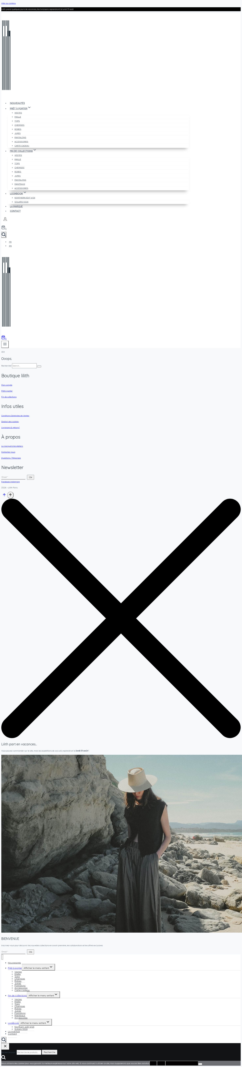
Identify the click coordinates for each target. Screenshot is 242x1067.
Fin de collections (8, 397)
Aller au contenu (8, 3)
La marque (16, 206)
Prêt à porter (7, 391)
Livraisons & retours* (10, 427)
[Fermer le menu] (2, 957)
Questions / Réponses (11, 458)
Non (161, 1063)
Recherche (49, 1052)
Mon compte (6, 385)
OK (153, 1063)
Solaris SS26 (21, 202)
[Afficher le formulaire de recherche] (3, 235)
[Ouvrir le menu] (5, 344)
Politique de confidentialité (181, 1063)
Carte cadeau (21, 145)
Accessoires (21, 188)
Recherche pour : (8, 1052)
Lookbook (13, 1023)
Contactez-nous (8, 452)
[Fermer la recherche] (5, 1046)
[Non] (200, 1064)
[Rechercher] (39, 366)
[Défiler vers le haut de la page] (4, 496)
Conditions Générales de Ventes (15, 415)
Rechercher (6, 365)
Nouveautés (17, 103)
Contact (15, 210)
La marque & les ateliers (12, 446)
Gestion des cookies (10, 421)
